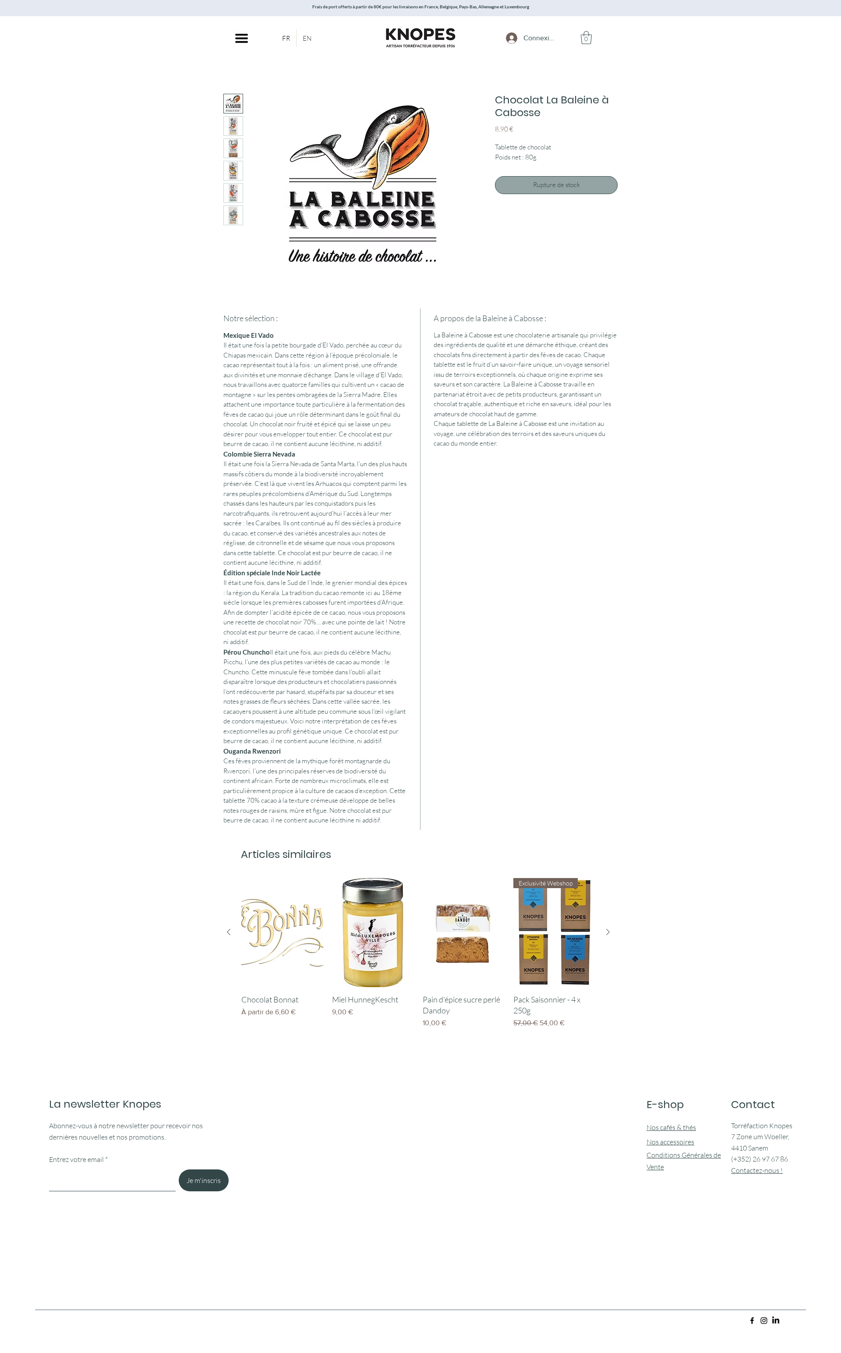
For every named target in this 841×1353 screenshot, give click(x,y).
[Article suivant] (608, 932)
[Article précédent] (228, 932)
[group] (418, 964)
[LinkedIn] (775, 1320)
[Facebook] (752, 1320)
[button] (241, 38)
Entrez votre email (76, 1159)
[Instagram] (764, 1320)
